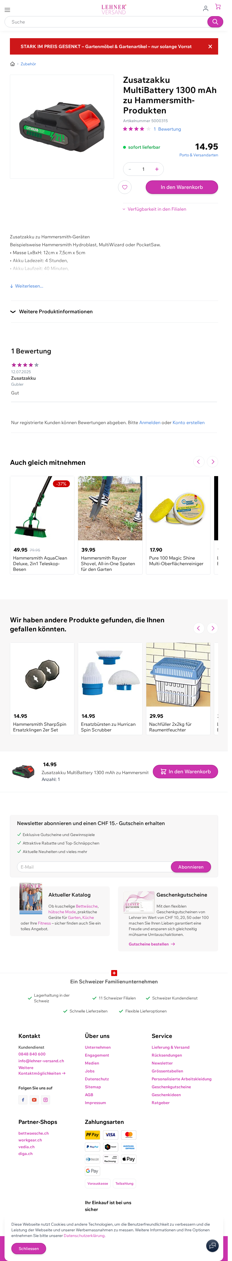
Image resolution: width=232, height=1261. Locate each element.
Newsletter (162, 1063)
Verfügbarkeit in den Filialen (157, 209)
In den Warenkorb (182, 187)
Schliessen (29, 1248)
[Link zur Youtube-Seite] (35, 1099)
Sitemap (93, 1086)
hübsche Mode (62, 911)
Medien (92, 1063)
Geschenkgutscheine (171, 1086)
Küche (88, 917)
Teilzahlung (124, 1183)
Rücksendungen (167, 1055)
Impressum (95, 1102)
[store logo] (114, 9)
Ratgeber (161, 1102)
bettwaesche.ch (33, 1133)
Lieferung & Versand (171, 1047)
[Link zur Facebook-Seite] (24, 1099)
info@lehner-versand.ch (41, 1060)
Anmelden (149, 422)
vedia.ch (26, 1146)
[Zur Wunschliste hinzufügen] (125, 187)
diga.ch (25, 1153)
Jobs (89, 1071)
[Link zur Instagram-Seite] (45, 1099)
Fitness (44, 923)
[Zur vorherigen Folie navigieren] (199, 461)
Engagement (97, 1055)
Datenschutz (97, 1078)
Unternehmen (98, 1047)
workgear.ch (30, 1140)
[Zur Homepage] (12, 63)
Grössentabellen (167, 1071)
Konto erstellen (189, 422)
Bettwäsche (87, 906)
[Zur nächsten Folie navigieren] (212, 461)
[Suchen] (215, 21)
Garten (74, 917)
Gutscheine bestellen (149, 944)
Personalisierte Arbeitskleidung (182, 1078)
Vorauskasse (97, 1183)
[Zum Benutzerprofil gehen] (207, 8)
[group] (137, 129)
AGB (89, 1094)
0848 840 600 (32, 1054)
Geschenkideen (166, 1094)
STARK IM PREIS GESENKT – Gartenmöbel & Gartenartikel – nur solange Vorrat (106, 46)
